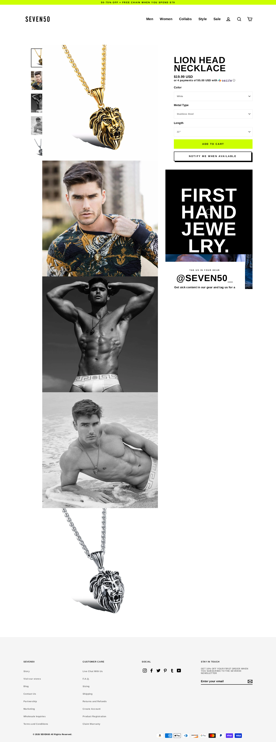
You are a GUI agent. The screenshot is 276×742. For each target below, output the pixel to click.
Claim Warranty (91, 724)
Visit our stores (32, 679)
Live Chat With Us (93, 671)
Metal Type (181, 105)
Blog (26, 686)
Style (202, 19)
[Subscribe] (250, 681)
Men (149, 19)
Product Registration (94, 716)
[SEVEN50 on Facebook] (151, 670)
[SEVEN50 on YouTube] (179, 670)
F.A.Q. (86, 679)
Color (178, 87)
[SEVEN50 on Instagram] (145, 670)
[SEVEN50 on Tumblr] (172, 670)
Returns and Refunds (95, 701)
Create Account (91, 709)
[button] (213, 80)
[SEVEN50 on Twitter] (158, 670)
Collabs (185, 19)
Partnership (30, 701)
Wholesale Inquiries (34, 716)
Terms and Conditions (35, 724)
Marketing (29, 709)
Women (166, 19)
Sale (217, 19)
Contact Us (29, 694)
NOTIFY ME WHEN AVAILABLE (212, 156)
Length (178, 122)
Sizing (86, 686)
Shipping (87, 694)
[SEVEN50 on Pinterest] (165, 670)
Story (26, 671)
